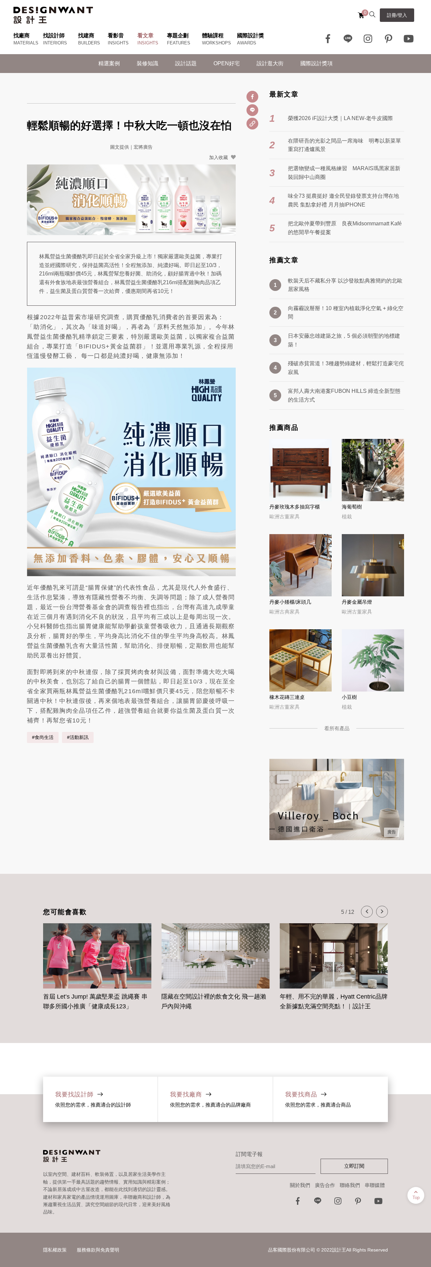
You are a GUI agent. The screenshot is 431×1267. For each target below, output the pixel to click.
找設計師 (54, 35)
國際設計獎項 (316, 63)
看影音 (116, 35)
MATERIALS (25, 42)
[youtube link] (378, 1203)
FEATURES (178, 42)
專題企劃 (178, 35)
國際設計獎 (250, 35)
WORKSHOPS (216, 42)
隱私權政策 (55, 1250)
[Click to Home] (53, 15)
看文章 (145, 35)
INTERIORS (55, 42)
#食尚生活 (43, 737)
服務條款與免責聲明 (98, 1250)
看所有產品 (337, 728)
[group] (97, 963)
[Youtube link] (408, 38)
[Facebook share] (252, 97)
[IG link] (368, 38)
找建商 (86, 35)
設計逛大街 (270, 63)
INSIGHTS (118, 42)
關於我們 (300, 1185)
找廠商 (21, 35)
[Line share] (252, 110)
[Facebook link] (328, 38)
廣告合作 (325, 1185)
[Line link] (348, 38)
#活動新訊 (78, 737)
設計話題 (186, 63)
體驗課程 (213, 35)
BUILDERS (89, 42)
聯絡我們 (350, 1185)
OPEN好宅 (226, 63)
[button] (367, 912)
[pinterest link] (388, 38)
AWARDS (246, 42)
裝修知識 (147, 63)
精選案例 (109, 63)
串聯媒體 (375, 1185)
